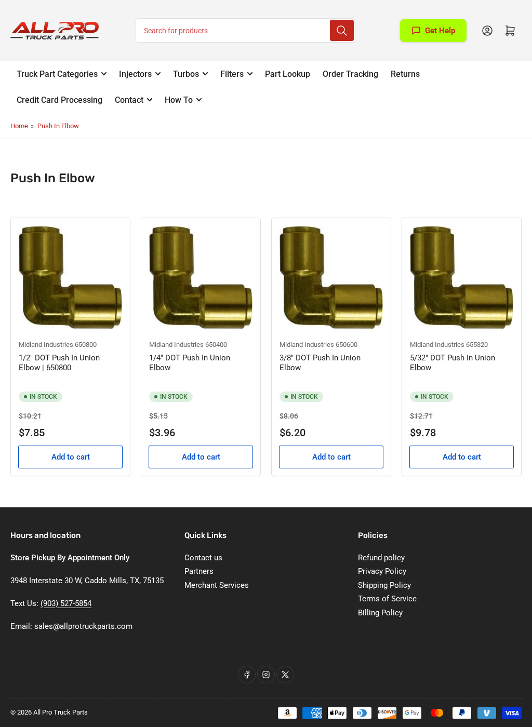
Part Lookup (287, 74)
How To (179, 100)
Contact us (203, 557)
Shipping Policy (384, 585)
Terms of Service (387, 598)
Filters (232, 74)
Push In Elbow (58, 126)
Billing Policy (380, 612)
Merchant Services (216, 585)
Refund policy (381, 557)
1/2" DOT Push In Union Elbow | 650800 (59, 363)
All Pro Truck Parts (60, 712)
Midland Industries (46, 344)
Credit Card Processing (59, 100)
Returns (405, 74)
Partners (199, 571)
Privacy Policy (382, 571)
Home (19, 126)
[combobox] (245, 30)
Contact (129, 100)
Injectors (135, 74)
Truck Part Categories (57, 74)
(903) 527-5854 (66, 603)
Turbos (186, 74)
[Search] (341, 30)
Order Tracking (350, 74)
